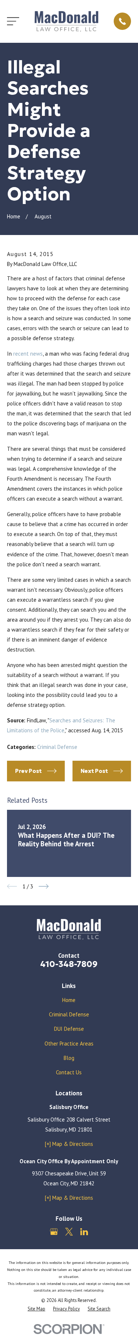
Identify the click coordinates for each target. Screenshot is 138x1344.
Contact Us (69, 1072)
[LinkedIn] (84, 1232)
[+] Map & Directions (69, 1143)
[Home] (66, 21)
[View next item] (44, 886)
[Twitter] (69, 1232)
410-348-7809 (69, 964)
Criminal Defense (57, 746)
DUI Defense (69, 1028)
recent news (28, 353)
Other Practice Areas (69, 1043)
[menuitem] (36, 1309)
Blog (69, 1057)
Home (68, 999)
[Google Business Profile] (54, 1232)
